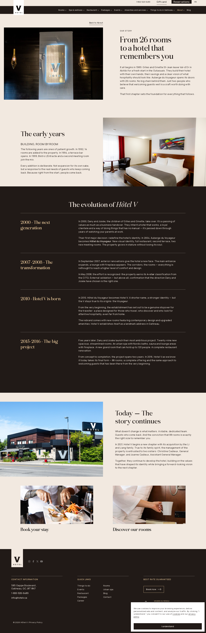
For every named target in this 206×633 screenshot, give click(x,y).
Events (117, 10)
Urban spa (108, 589)
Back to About (96, 22)
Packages (105, 10)
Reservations (181, 1)
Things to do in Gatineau (161, 10)
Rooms (61, 10)
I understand (168, 626)
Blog (189, 10)
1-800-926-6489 (19, 593)
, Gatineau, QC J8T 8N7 (24, 587)
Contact (107, 597)
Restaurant (92, 10)
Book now (151, 589)
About (180, 10)
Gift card (162, 1)
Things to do (83, 585)
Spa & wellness (76, 10)
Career (80, 600)
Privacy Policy (36, 622)
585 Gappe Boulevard (23, 585)
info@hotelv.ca (19, 597)
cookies (176, 614)
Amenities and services (135, 10)
